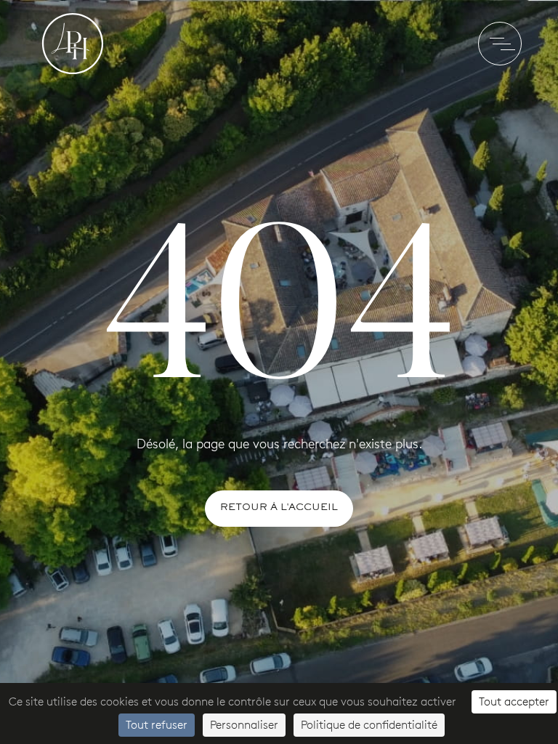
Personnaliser (244, 725)
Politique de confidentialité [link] (369, 725)
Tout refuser (156, 725)
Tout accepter (514, 701)
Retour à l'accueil (279, 508)
